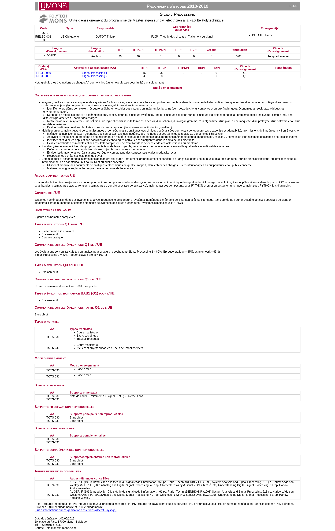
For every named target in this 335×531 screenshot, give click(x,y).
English (293, 6)
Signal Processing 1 (94, 72)
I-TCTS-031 (43, 76)
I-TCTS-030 (43, 72)
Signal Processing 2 (94, 76)
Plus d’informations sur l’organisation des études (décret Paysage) (75, 510)
